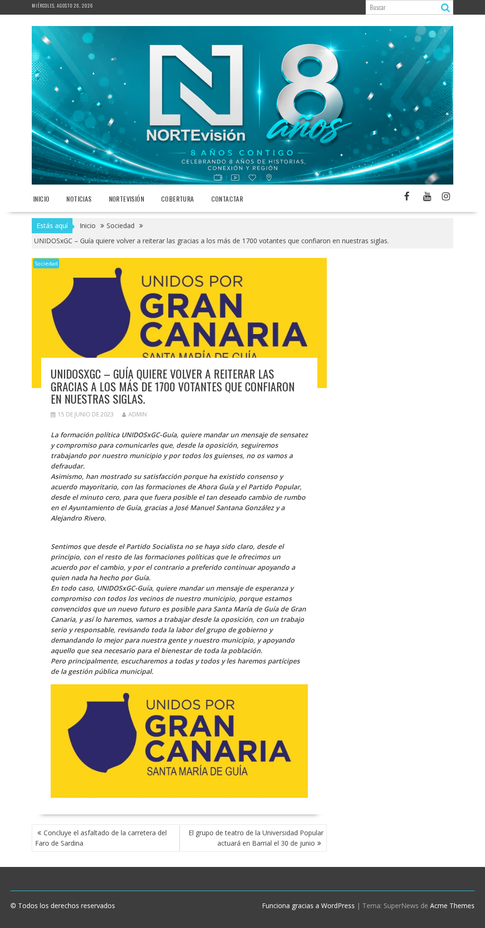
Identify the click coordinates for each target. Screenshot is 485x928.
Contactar (227, 198)
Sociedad (46, 263)
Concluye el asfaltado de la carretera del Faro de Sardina (101, 838)
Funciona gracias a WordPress (308, 905)
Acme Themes (452, 905)
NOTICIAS (78, 198)
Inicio (41, 198)
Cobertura (177, 198)
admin (137, 414)
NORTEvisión (126, 198)
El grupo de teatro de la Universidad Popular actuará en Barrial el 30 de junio (256, 838)
